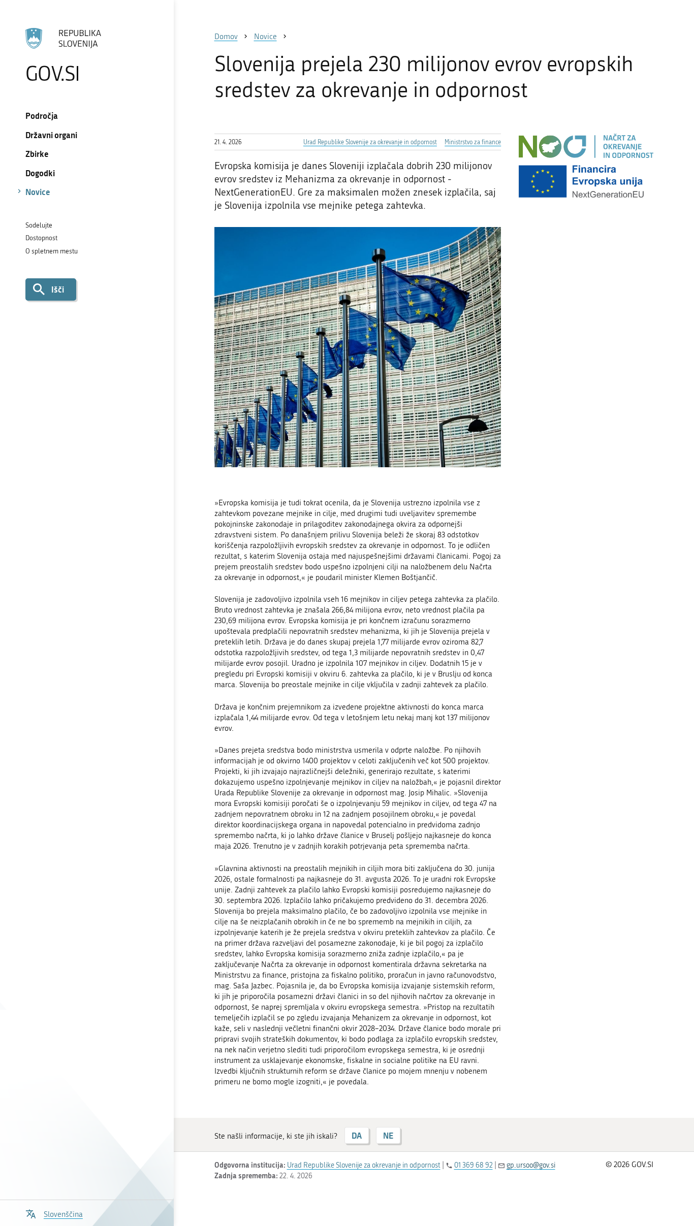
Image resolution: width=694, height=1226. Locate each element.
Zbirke (37, 153)
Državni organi (51, 135)
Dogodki (40, 173)
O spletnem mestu (51, 251)
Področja (41, 115)
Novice (37, 192)
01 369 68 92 (473, 1165)
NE (388, 1135)
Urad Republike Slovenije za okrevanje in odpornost (370, 142)
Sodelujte (38, 225)
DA (357, 1135)
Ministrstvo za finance (473, 142)
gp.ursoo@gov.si (531, 1165)
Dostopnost (41, 238)
